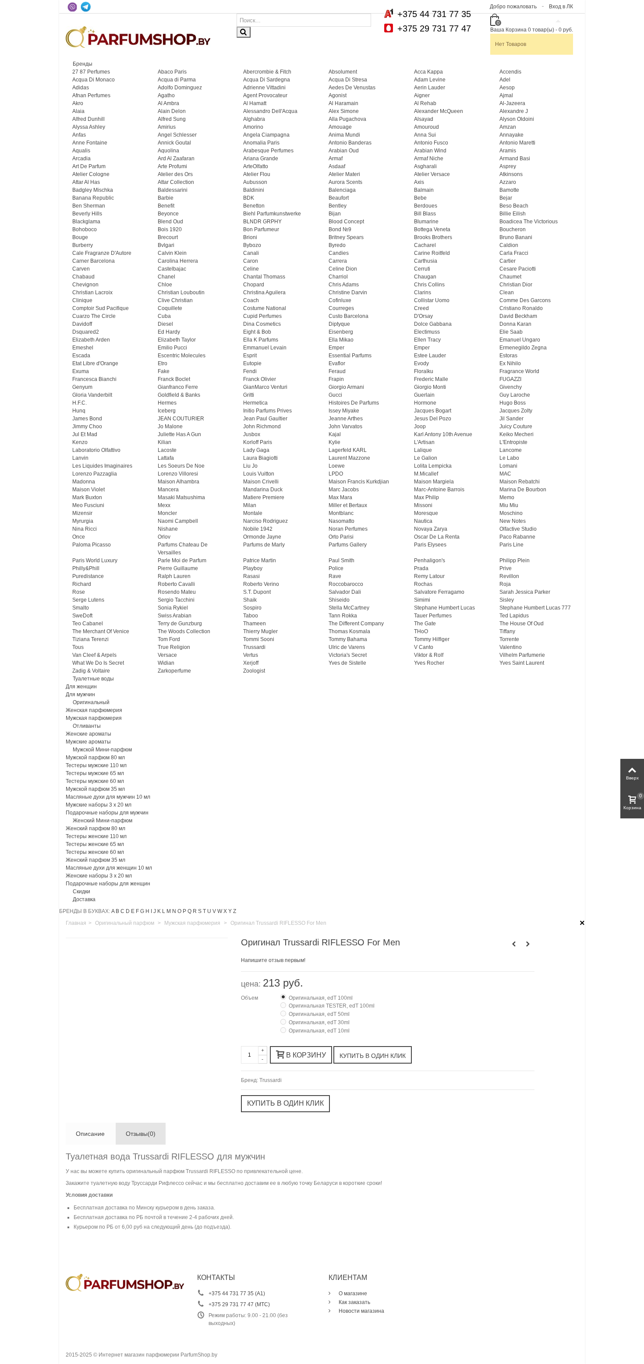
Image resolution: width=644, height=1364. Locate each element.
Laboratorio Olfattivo (96, 450)
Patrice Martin (259, 560)
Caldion (508, 245)
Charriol (338, 277)
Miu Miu (508, 505)
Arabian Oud (344, 151)
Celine (251, 269)
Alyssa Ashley (88, 127)
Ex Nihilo (510, 363)
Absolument (343, 72)
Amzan (507, 127)
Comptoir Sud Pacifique (100, 308)
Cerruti (422, 269)
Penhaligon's (429, 560)
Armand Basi (514, 158)
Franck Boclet (174, 379)
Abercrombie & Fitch (267, 72)
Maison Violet (88, 489)
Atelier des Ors (175, 174)
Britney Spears (346, 237)
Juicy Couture (515, 426)
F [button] (137, 911)
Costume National (264, 308)
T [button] (204, 911)
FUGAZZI (510, 379)
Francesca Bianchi (94, 379)
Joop (420, 426)
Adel (504, 80)
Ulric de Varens (347, 647)
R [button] (195, 911)
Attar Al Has (86, 182)
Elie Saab (511, 332)
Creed (421, 308)
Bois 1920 (170, 229)
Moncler (167, 513)
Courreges (341, 308)
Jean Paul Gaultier (265, 419)
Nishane (168, 529)
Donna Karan (515, 324)
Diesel (165, 324)
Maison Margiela (434, 482)
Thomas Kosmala (349, 631)
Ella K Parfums (260, 340)
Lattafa (166, 458)
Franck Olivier (259, 379)
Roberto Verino (261, 584)
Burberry (82, 245)
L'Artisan (424, 442)
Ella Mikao (341, 340)
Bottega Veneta (432, 229)
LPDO (336, 474)
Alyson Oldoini (516, 119)
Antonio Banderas (350, 143)
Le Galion (425, 458)
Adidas (80, 88)
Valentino (510, 647)
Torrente (509, 639)
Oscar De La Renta (437, 537)
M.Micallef (426, 474)
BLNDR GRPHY (262, 222)
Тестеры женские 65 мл (95, 844)
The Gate (425, 623)
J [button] (154, 911)
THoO (421, 631)
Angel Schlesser (177, 135)
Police (336, 568)
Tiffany (507, 631)
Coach (251, 300)
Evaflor (337, 363)
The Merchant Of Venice (100, 631)
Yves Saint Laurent (521, 663)
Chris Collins (429, 285)
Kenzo (80, 442)
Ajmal (506, 95)
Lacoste (167, 450)
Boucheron (512, 229)
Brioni (250, 237)
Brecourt (168, 237)
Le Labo (509, 458)
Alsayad (423, 119)
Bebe (420, 198)
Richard (81, 584)
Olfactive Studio (518, 529)
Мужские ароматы (88, 742)
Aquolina (168, 151)
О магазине (352, 1293)
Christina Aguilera (264, 292)
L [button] (163, 911)
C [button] (122, 911)
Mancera (168, 489)
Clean (506, 292)
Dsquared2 (85, 332)
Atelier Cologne (91, 174)
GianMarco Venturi (265, 387)
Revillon (509, 576)
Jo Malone (170, 426)
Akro (77, 103)
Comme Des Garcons (525, 300)
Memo (506, 497)
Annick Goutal (174, 143)
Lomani (508, 466)
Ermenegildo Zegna (523, 348)
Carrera (338, 261)
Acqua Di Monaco (93, 80)
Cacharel (425, 245)
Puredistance (88, 576)
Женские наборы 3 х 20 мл (99, 876)
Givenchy (510, 387)
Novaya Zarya (430, 529)
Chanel (166, 277)
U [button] (209, 911)
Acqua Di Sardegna (266, 80)
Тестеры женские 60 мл (95, 852)
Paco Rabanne (517, 537)
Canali (251, 253)
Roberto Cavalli (176, 584)
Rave (335, 576)
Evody (421, 363)
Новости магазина (360, 1311)
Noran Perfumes (348, 529)
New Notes (512, 521)
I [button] (151, 911)
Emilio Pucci (172, 348)
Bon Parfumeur (261, 229)
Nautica (423, 521)
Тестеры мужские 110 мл (96, 765)
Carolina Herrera (178, 261)
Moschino (511, 513)
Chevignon (85, 285)
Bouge (80, 237)
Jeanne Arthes (346, 419)
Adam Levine (430, 80)
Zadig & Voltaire (91, 671)
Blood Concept (346, 222)
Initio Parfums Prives (267, 411)
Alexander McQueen (438, 111)
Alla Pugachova (347, 119)
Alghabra (254, 119)
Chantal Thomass (264, 277)
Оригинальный (91, 702)
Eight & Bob (257, 332)
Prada (421, 568)
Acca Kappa (428, 72)
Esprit (250, 355)
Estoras (508, 355)
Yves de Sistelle (347, 663)
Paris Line (511, 545)
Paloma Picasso (91, 545)
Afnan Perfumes (91, 95)
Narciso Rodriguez (265, 521)
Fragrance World (519, 371)
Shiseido (339, 600)
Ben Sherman (88, 206)
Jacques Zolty (515, 411)
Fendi (250, 371)
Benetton (254, 206)
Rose (78, 592)
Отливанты (87, 726)
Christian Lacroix (92, 292)
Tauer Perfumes (433, 616)
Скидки (81, 891)
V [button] (214, 911)
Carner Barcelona (93, 261)
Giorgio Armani (346, 387)
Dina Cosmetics (262, 324)
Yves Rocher (429, 663)
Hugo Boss (512, 403)
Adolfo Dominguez (180, 88)
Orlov (164, 537)
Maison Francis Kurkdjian (359, 482)
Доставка (84, 899)
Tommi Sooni (258, 639)
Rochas (423, 584)
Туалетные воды (93, 679)
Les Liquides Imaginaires (102, 466)
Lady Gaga (256, 450)
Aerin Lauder (429, 88)
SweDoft (82, 616)
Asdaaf (337, 166)
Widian (166, 663)
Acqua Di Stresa (348, 80)
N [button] (174, 911)
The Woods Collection (184, 631)
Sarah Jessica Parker (524, 592)
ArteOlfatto (255, 166)
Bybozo (252, 245)
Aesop (507, 88)
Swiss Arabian (174, 616)
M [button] (168, 911)
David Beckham (518, 316)
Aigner (422, 95)
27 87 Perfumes (91, 72)
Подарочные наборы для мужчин (107, 813)
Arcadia (81, 158)
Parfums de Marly (264, 545)
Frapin (336, 379)
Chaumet (510, 277)
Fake (164, 371)
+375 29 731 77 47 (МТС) (239, 1304)
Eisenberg (341, 332)
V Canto (423, 647)
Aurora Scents (345, 182)
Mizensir (82, 513)
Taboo (250, 616)
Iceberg (167, 411)
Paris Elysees (430, 545)
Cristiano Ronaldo (521, 308)
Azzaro (507, 182)
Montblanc (341, 513)
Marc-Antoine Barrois (439, 489)
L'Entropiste (513, 442)
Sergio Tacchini (176, 600)
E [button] (132, 911)
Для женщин (81, 687)
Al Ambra (168, 103)
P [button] (184, 911)
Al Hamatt (254, 103)
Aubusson (255, 182)
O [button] (179, 911)
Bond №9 (340, 229)
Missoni (423, 505)
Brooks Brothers (433, 237)
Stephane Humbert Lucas (444, 608)
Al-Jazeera (512, 103)
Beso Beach (513, 206)
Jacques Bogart (432, 411)
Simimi (422, 600)
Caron (250, 261)
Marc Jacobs (344, 489)
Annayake (511, 135)
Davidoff (82, 324)
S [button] (200, 911)
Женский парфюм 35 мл (95, 860)
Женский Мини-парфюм (102, 821)
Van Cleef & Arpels (94, 655)
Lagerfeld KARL (348, 450)
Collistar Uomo (431, 300)
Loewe (337, 466)
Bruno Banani (515, 237)
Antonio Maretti (517, 143)
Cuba (164, 316)
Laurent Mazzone (349, 458)
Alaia (78, 111)
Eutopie (252, 363)
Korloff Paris (257, 442)
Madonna (83, 482)
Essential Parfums (350, 355)
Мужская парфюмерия (94, 718)
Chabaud (83, 277)
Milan (249, 505)
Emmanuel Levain (265, 348)
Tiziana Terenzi (90, 639)
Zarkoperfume (174, 671)
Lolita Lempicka (433, 466)
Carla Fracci (513, 253)
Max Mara (340, 497)
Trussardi (254, 647)
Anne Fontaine (89, 143)
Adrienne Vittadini (264, 88)
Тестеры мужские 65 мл (95, 773)
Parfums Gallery (348, 545)
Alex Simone (344, 111)
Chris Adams (344, 285)
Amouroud (426, 127)
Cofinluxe (340, 300)
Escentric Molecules (181, 355)
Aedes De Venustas (352, 88)
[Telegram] (85, 6)
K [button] (159, 911)
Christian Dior (515, 285)
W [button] (219, 911)
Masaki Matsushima (181, 497)
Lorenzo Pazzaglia (94, 474)
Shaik (250, 600)
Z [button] (234, 911)
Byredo (337, 245)
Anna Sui (425, 135)
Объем (250, 998)
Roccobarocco (346, 584)
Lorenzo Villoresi (178, 474)
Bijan (335, 214)
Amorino (253, 127)
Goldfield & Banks (179, 395)
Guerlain (424, 395)
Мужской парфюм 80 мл (95, 757)
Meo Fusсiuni (88, 505)
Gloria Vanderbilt (92, 395)
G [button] (142, 911)
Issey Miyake (344, 411)
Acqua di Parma (177, 80)
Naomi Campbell (178, 521)
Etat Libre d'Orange (95, 363)
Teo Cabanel (87, 623)
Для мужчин (80, 694)
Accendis (510, 72)
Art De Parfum (89, 166)
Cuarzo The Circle (94, 316)
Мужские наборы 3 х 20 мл (98, 805)
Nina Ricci (84, 529)
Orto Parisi (341, 537)
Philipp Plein (514, 560)
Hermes (167, 403)
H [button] (147, 911)
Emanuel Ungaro (519, 340)
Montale (252, 513)
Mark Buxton (87, 497)
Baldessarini (173, 190)
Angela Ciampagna (266, 135)
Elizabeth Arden (91, 340)
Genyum (82, 387)
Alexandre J (513, 111)
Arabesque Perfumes (268, 151)
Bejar (505, 198)
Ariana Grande (260, 158)
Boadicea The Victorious (528, 222)
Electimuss (427, 332)
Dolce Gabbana (433, 324)
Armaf (336, 158)
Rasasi (251, 576)
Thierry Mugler (260, 631)
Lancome (510, 450)
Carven (81, 269)
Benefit (166, 206)
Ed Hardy (169, 332)
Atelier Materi (344, 174)
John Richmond (262, 426)
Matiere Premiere (263, 497)
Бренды (82, 64)
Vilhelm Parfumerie (522, 655)
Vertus (250, 655)
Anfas (79, 135)
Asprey (507, 166)
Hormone (425, 403)
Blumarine (426, 222)
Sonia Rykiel (173, 608)
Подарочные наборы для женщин (108, 884)
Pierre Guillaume (178, 568)
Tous (78, 647)
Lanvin (80, 458)
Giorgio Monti (430, 387)
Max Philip (426, 497)
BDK (248, 198)
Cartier (507, 261)
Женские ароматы (88, 734)
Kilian (164, 442)
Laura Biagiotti (260, 458)
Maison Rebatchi (519, 482)
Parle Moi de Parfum (182, 560)
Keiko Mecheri (516, 434)
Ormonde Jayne (262, 537)
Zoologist (254, 671)
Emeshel (82, 348)
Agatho (166, 95)
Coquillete (170, 308)
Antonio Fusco (431, 143)
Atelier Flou (256, 174)
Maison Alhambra (178, 482)
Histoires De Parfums (354, 403)
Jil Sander (511, 419)
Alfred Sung (172, 119)
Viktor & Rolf (428, 655)
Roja (505, 584)
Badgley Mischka (92, 190)
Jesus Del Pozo (432, 419)
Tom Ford (169, 639)
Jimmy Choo (87, 426)
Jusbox (251, 434)
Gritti (248, 395)
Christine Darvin (348, 292)
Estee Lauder (430, 355)
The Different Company (356, 623)
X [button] (225, 911)
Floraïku (423, 371)
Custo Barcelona (348, 316)
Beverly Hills (87, 214)
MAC (505, 474)
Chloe (165, 285)
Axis (419, 182)
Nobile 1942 (257, 529)
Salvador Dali (345, 592)
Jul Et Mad (84, 434)
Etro (162, 363)
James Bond (87, 419)
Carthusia (425, 261)
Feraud (337, 371)
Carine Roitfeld (432, 253)
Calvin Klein (172, 253)
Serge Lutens (88, 600)
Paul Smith (341, 560)
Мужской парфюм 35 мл (95, 789)
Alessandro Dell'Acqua (270, 111)
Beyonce (168, 214)
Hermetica (255, 403)
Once (78, 537)
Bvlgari (166, 245)
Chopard (253, 285)
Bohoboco (84, 229)
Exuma (80, 371)
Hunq (78, 411)
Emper (336, 348)
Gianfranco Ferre (178, 387)
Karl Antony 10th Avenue (443, 434)
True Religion (174, 647)
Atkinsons (511, 174)
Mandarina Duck (263, 489)
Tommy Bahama (348, 639)
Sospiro (252, 608)
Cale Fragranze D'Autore (101, 253)
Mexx (164, 505)
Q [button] (189, 911)
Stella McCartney (349, 608)
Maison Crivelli (261, 482)
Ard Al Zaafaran (176, 158)
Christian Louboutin (181, 292)
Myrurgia (82, 521)
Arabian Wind (430, 151)
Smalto (80, 608)
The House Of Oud (521, 623)
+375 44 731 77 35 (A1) (237, 1293)
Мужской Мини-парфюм (102, 750)
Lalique (423, 450)
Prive (505, 568)
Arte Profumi (172, 166)
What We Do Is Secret (98, 663)
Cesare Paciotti (517, 269)
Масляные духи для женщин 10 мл (109, 868)
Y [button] (230, 911)
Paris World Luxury (94, 560)
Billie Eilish (512, 214)
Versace (167, 655)
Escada (81, 355)
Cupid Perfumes (262, 316)
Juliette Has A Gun (179, 434)
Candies (339, 253)
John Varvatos (345, 426)
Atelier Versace (432, 174)
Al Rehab (425, 103)
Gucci (335, 395)
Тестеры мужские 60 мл (95, 781)
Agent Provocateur (265, 95)
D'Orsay (423, 316)
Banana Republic (93, 198)
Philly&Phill (85, 568)
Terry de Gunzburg (180, 623)
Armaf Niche (428, 158)
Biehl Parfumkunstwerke (272, 214)
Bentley (338, 206)
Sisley (506, 600)
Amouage (340, 127)
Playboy (252, 568)
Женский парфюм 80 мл (95, 828)
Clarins (422, 292)
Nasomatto (341, 521)
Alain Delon (172, 111)
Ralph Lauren (174, 576)
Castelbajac (172, 269)
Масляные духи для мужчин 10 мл (108, 797)
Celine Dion (343, 269)
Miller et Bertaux (348, 505)
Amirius (167, 127)
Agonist (338, 95)
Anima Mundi (344, 135)
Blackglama (86, 222)
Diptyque (339, 324)
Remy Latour (429, 576)
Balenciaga (342, 190)
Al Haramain (343, 103)
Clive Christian (175, 300)
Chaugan (425, 277)
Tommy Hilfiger (431, 639)
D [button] (128, 911)
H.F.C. (79, 403)
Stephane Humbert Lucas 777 (535, 608)
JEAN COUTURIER (181, 419)
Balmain (424, 190)
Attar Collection (176, 182)
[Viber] (72, 6)
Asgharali (425, 166)
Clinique (82, 300)
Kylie (334, 442)
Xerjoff (250, 663)
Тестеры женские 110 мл (96, 836)
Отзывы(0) (141, 1133)
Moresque (426, 513)
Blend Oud (170, 222)
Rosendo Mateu (177, 592)
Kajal (335, 434)
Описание (90, 1133)
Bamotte (509, 190)
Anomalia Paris (261, 143)
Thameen (254, 623)
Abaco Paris (172, 72)
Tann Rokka (343, 616)
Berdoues (425, 206)
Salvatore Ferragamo (439, 592)
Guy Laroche (514, 395)
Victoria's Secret (348, 655)
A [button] (112, 911)
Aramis (507, 151)
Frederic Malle (431, 379)
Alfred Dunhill (88, 119)
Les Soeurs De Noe (181, 466)
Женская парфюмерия (94, 710)
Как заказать (353, 1302)
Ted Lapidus (514, 616)
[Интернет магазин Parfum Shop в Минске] (138, 36)
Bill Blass (425, 214)
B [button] (117, 911)
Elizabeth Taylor (177, 340)
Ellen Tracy (427, 340)
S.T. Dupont (257, 592)
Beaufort (339, 198)
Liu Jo (250, 466)
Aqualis (81, 151)
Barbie (165, 198)
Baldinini (253, 190)
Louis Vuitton (258, 474)
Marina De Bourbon (522, 489)
